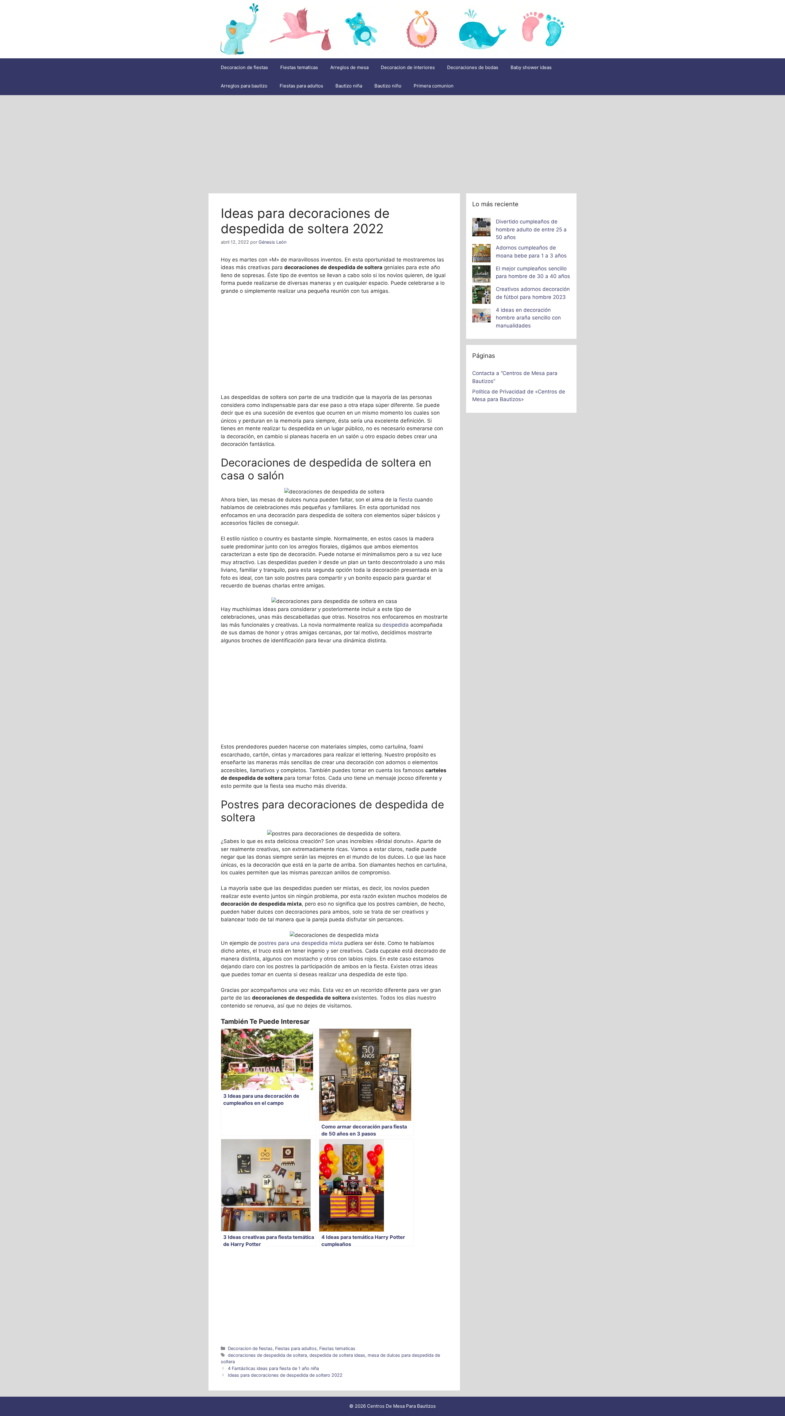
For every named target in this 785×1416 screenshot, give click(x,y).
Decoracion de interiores (408, 67)
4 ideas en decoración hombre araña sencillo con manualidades (528, 318)
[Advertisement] (392, 141)
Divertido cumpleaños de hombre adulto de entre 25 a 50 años (531, 229)
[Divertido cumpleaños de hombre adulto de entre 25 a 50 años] (481, 228)
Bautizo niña (348, 86)
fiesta (406, 500)
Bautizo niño (387, 86)
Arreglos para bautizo (244, 86)
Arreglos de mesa (349, 67)
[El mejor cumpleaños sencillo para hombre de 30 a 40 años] (481, 275)
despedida (396, 625)
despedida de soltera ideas (337, 1355)
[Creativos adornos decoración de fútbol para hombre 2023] (481, 295)
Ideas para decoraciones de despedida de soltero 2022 (285, 1375)
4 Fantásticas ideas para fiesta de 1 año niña (273, 1368)
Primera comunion (434, 86)
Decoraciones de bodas (472, 67)
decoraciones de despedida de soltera (267, 1355)
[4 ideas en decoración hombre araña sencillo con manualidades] (481, 316)
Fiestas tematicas (299, 67)
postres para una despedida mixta (300, 943)
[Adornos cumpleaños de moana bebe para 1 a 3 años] (481, 254)
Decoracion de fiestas (244, 67)
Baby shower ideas (531, 67)
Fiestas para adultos (301, 86)
